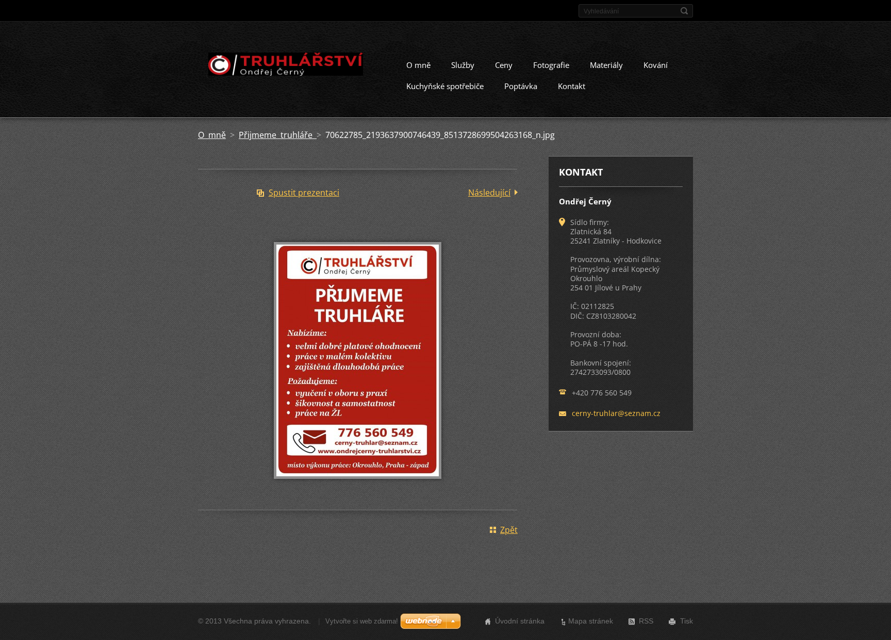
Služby (462, 65)
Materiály (606, 65)
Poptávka (520, 86)
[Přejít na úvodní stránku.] (284, 66)
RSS (646, 621)
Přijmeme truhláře (278, 135)
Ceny (504, 65)
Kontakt (571, 86)
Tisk (686, 621)
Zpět (509, 529)
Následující (489, 192)
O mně (418, 65)
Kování (656, 65)
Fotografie (551, 65)
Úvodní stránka (519, 621)
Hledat (684, 10)
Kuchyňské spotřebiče (445, 86)
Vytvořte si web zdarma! (361, 621)
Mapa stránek (590, 621)
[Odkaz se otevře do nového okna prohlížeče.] (357, 486)
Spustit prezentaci (304, 192)
